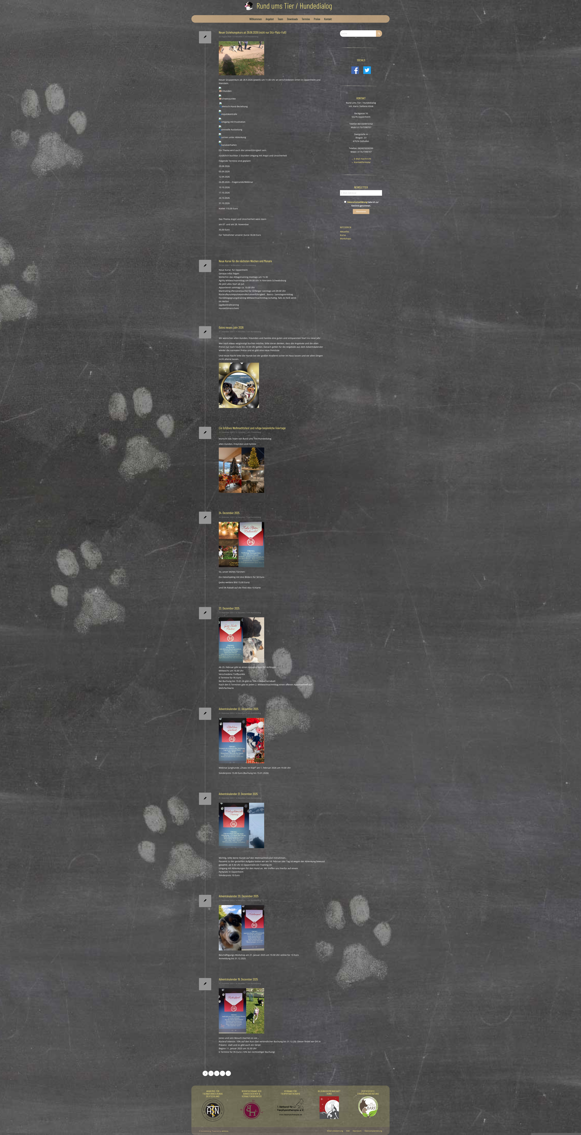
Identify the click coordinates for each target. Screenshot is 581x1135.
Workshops (345, 238)
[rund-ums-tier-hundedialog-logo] (290, 7)
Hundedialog (253, 36)
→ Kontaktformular (361, 162)
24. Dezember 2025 (229, 513)
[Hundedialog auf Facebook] (355, 73)
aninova (225, 1131)
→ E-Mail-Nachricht (361, 158)
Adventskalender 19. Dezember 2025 (238, 979)
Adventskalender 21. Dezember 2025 (238, 794)
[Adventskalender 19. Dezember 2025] (205, 984)
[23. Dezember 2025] (205, 613)
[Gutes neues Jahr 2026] (205, 332)
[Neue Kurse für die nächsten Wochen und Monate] (205, 266)
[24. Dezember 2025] (205, 518)
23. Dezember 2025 (229, 608)
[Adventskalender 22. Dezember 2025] (205, 714)
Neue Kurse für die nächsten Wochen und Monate (245, 261)
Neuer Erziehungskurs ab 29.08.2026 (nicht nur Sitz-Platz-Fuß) (252, 32)
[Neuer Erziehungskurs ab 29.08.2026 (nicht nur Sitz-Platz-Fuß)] (205, 37)
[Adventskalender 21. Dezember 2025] (205, 799)
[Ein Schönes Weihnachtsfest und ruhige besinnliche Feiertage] (205, 433)
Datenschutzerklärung (357, 202)
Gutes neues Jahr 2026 (231, 327)
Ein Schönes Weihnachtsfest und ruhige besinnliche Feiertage (252, 428)
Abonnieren (361, 211)
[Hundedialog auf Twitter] (367, 73)
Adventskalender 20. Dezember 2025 (239, 896)
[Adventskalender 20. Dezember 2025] (205, 901)
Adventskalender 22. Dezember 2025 (238, 709)
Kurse (343, 235)
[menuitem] (255, 19)
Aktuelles (238, 36)
